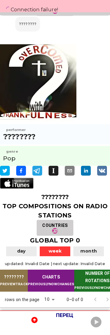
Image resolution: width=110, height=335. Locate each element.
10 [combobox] (46, 299)
